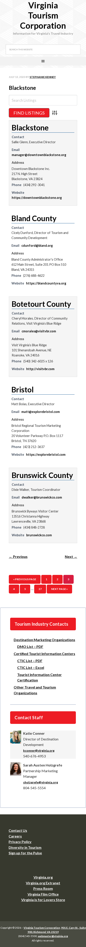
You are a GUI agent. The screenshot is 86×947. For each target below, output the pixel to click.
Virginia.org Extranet (43, 883)
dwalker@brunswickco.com (42, 497)
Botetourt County (41, 303)
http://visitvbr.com (40, 369)
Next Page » (59, 589)
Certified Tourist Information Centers (44, 653)
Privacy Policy (20, 842)
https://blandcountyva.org (46, 283)
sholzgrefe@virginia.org (40, 782)
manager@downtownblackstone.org (39, 155)
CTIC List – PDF (29, 661)
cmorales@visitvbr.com (39, 331)
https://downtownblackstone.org (37, 198)
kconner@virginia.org (38, 750)
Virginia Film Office (43, 894)
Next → (71, 556)
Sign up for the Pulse (25, 853)
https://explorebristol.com (45, 454)
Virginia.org (43, 877)
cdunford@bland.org (37, 245)
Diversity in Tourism (25, 847)
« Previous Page (24, 579)
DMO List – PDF (30, 646)
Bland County (33, 218)
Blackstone (22, 88)
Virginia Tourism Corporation (43, 15)
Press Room (43, 888)
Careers (15, 836)
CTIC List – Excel (30, 667)
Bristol (22, 389)
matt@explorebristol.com (40, 412)
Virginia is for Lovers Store (43, 900)
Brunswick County (42, 475)
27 (40, 589)
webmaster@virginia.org (53, 936)
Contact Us (18, 830)
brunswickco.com (39, 535)
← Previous (18, 556)
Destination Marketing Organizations (44, 640)
